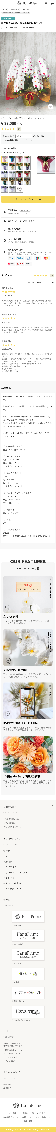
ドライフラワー (11, 867)
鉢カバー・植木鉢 (12, 883)
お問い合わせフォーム (12, 1050)
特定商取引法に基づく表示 (14, 1117)
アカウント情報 (10, 1057)
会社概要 (12, 1113)
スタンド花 (8, 878)
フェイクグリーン (12, 888)
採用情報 (7, 1088)
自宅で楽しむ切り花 (12, 827)
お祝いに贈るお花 (11, 819)
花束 (5, 856)
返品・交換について (12, 1053)
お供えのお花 (9, 823)
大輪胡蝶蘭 (26, 9)
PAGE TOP (53, 806)
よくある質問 (9, 1061)
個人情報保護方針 (39, 1113)
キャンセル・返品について (41, 1117)
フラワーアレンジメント (15, 872)
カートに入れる (28, 199)
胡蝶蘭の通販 (15, 9)
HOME (5, 9)
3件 (19, 129)
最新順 (39, 282)
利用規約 (24, 1113)
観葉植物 (7, 862)
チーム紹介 (8, 1084)
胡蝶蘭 (6, 851)
